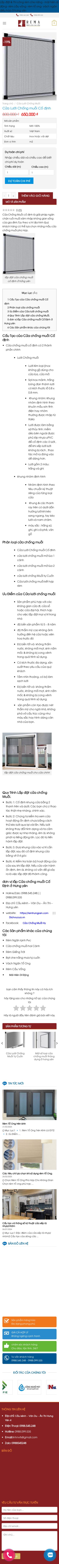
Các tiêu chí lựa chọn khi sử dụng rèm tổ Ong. (27, 1173)
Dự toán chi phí (19, 180)
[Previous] (2, 1049)
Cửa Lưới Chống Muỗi (28, 103)
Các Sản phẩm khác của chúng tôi (29, 327)
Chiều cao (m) (39, 166)
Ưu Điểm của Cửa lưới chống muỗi (28, 311)
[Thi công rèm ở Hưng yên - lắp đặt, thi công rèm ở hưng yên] (29, 23)
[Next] (56, 1049)
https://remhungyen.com (34, 912)
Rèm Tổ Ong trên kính (14, 1123)
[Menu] (4, 23)
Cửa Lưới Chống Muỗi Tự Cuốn (15, 1055)
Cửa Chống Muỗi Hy (34, 922)
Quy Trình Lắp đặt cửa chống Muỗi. (29, 315)
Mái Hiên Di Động (19, 974)
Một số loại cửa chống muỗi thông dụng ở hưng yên (43, 1056)
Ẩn (35, 292)
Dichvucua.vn (17, 917)
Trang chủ (7, 103)
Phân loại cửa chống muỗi (24, 307)
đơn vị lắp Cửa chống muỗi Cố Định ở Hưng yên (28, 321)
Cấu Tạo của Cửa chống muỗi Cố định (26, 301)
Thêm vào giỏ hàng (35, 195)
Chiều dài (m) (13, 166)
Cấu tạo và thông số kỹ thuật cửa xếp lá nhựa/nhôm (24, 1224)
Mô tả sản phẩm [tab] (16, 201)
